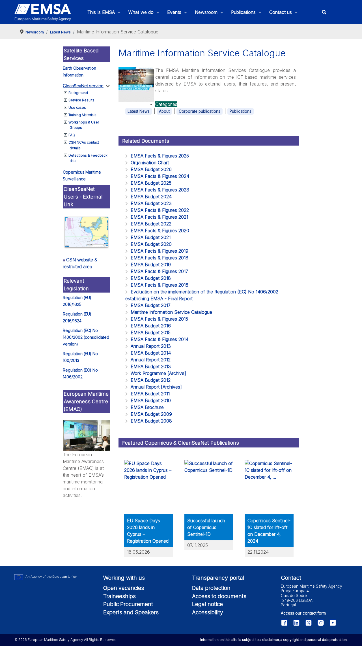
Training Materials (82, 115)
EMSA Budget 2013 (151, 366)
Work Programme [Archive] (158, 373)
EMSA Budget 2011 (150, 393)
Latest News (139, 111)
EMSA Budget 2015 (151, 332)
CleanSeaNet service (83, 85)
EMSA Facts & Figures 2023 (160, 190)
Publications (240, 111)
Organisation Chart (150, 162)
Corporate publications (199, 111)
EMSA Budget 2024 (151, 196)
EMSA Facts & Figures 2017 (159, 271)
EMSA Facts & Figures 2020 (160, 230)
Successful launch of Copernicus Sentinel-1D (206, 527)
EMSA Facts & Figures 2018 (159, 258)
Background (78, 93)
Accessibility (207, 612)
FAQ (71, 135)
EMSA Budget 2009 (151, 414)
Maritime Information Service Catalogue (171, 312)
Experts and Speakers (131, 612)
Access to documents (219, 596)
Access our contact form (303, 613)
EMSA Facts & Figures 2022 (160, 210)
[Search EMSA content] (324, 12)
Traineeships (119, 596)
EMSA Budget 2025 (151, 183)
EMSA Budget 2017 (151, 305)
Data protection (211, 588)
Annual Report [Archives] (156, 387)
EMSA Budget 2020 (151, 244)
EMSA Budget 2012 (151, 380)
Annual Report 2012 (151, 360)
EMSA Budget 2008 (151, 421)
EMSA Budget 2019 (151, 264)
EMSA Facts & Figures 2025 (160, 156)
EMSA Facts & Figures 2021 (159, 217)
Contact (291, 577)
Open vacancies (123, 588)
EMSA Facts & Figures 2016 (159, 285)
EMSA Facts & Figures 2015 (159, 319)
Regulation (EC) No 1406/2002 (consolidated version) (86, 337)
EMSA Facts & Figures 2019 (159, 251)
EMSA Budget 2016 (151, 326)
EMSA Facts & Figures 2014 (159, 339)
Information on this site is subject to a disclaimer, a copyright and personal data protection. (274, 640)
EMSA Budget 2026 (151, 169)
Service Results (81, 100)
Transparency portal (218, 577)
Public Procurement (128, 604)
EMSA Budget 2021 (151, 237)
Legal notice (207, 604)
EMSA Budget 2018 (151, 278)
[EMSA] (42, 12)
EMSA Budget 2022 (151, 224)
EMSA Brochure (147, 407)
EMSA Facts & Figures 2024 (160, 176)
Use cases (77, 107)
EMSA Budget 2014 (151, 353)
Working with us (124, 577)
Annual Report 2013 (151, 346)
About (164, 111)
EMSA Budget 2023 (151, 203)
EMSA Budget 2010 (151, 400)
